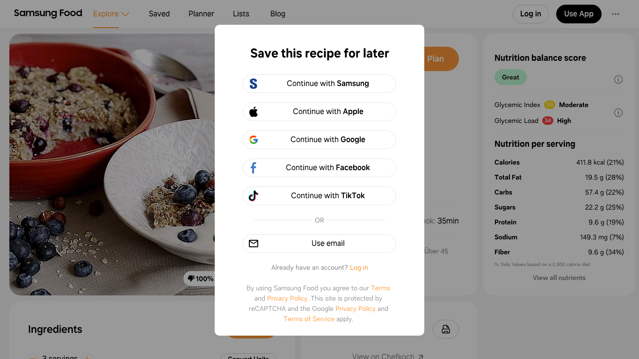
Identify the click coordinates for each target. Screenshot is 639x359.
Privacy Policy (287, 298)
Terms (380, 288)
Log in (359, 267)
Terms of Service (308, 319)
